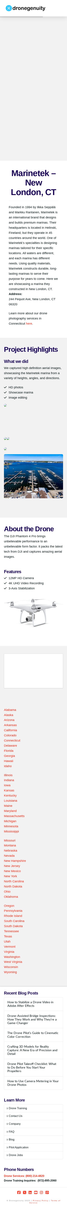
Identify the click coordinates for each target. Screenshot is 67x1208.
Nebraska (10, 850)
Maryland (10, 811)
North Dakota (13, 886)
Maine (8, 805)
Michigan (10, 821)
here (28, 323)
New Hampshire (15, 861)
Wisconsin (11, 967)
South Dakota (13, 926)
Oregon (9, 905)
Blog (11, 1139)
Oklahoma (11, 896)
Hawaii (8, 761)
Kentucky (10, 795)
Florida (8, 750)
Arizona (9, 720)
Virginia (9, 951)
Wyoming (10, 972)
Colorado (10, 735)
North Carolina (14, 881)
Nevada (9, 855)
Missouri (9, 840)
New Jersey (12, 866)
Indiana (9, 780)
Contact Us (15, 1115)
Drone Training (18, 1108)
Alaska (8, 715)
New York (10, 876)
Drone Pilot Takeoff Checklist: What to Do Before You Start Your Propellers (31, 1068)
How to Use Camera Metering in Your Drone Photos (33, 1083)
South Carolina (14, 921)
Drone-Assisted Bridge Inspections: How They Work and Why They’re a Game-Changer (32, 1020)
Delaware (10, 745)
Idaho (8, 766)
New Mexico (12, 871)
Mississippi (11, 831)
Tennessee (11, 931)
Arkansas (10, 725)
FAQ (11, 1131)
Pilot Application (19, 1147)
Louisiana (10, 800)
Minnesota (11, 826)
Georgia (9, 756)
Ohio (7, 891)
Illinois (8, 775)
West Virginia (13, 962)
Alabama (10, 710)
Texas (8, 936)
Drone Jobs (16, 1155)
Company (15, 1123)
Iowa (7, 785)
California (10, 730)
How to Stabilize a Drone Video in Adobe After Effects (30, 1004)
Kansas (9, 790)
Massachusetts (14, 816)
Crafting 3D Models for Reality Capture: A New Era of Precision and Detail (32, 1050)
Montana (10, 845)
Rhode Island (13, 916)
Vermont (9, 946)
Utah (7, 941)
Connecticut (12, 740)
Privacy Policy (40, 1201)
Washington (12, 957)
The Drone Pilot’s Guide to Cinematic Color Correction (32, 1035)
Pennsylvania (13, 910)
